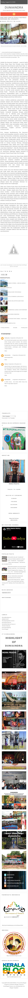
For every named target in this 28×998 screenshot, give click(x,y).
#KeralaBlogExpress (6, 617)
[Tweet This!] (6, 271)
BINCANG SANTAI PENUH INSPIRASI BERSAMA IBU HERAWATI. (13, 18)
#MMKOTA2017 (5, 619)
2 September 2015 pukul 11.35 (16, 338)
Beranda (15, 327)
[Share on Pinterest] (10, 271)
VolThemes (12, 984)
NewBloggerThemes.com (9, 986)
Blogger (24, 982)
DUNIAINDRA (14, 7)
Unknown (7, 338)
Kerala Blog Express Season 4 (8, 624)
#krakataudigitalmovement (8, 620)
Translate (12, 418)
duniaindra (7, 355)
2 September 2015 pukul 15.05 (19, 379)
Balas (6, 350)
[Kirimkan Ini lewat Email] (1, 274)
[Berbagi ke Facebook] (6, 274)
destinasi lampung (6, 625)
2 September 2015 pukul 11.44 (14, 364)
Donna (6, 364)
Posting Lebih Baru (5, 327)
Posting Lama (24, 327)
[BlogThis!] (3, 274)
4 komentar (18, 21)
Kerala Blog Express (6, 622)
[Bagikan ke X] (5, 274)
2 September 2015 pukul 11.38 (18, 355)
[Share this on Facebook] (4, 271)
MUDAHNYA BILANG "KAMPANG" (16, 557)
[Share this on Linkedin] (11, 271)
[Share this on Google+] (8, 271)
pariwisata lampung (6, 627)
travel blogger (5, 629)
